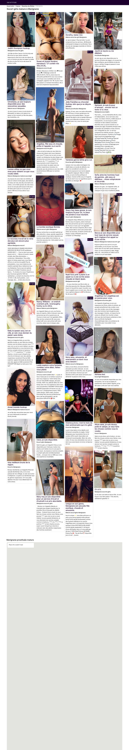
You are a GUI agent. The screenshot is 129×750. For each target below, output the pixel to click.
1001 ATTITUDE (11, 2)
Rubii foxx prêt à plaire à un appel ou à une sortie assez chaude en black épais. (78, 276)
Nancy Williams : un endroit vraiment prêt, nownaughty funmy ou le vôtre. (48, 304)
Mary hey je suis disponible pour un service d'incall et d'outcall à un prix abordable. (49, 499)
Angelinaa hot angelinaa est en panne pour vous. (107, 297)
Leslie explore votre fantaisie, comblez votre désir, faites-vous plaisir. (49, 367)
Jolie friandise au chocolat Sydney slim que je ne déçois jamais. (78, 104)
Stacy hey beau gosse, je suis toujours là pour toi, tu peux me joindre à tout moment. (79, 212)
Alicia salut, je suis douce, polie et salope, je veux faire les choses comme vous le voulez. (107, 427)
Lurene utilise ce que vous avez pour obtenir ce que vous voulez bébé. (21, 171)
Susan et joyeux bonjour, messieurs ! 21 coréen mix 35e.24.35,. (48, 63)
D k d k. (98, 489)
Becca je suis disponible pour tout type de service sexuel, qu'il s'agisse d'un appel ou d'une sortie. (107, 236)
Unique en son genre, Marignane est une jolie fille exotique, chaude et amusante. (77, 507)
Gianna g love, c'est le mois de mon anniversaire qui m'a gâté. (79, 424)
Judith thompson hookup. (19, 48)
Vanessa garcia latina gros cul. (79, 160)
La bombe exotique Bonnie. (48, 227)
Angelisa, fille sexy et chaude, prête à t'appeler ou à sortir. (50, 145)
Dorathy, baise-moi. (74, 35)
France (18, 6)
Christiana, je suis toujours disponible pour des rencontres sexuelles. (19, 104)
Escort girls (10, 6)
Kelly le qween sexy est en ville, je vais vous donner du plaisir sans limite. (20, 333)
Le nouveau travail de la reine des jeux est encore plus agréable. (20, 241)
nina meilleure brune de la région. (19, 463)
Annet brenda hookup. (17, 407)
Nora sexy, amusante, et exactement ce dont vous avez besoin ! (77, 359)
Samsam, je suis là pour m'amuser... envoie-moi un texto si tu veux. (106, 107)
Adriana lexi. (100, 374)
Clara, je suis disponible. (47, 440)
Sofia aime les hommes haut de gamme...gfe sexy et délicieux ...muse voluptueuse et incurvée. (107, 178)
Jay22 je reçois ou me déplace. (104, 52)
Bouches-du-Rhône (28, 6)
